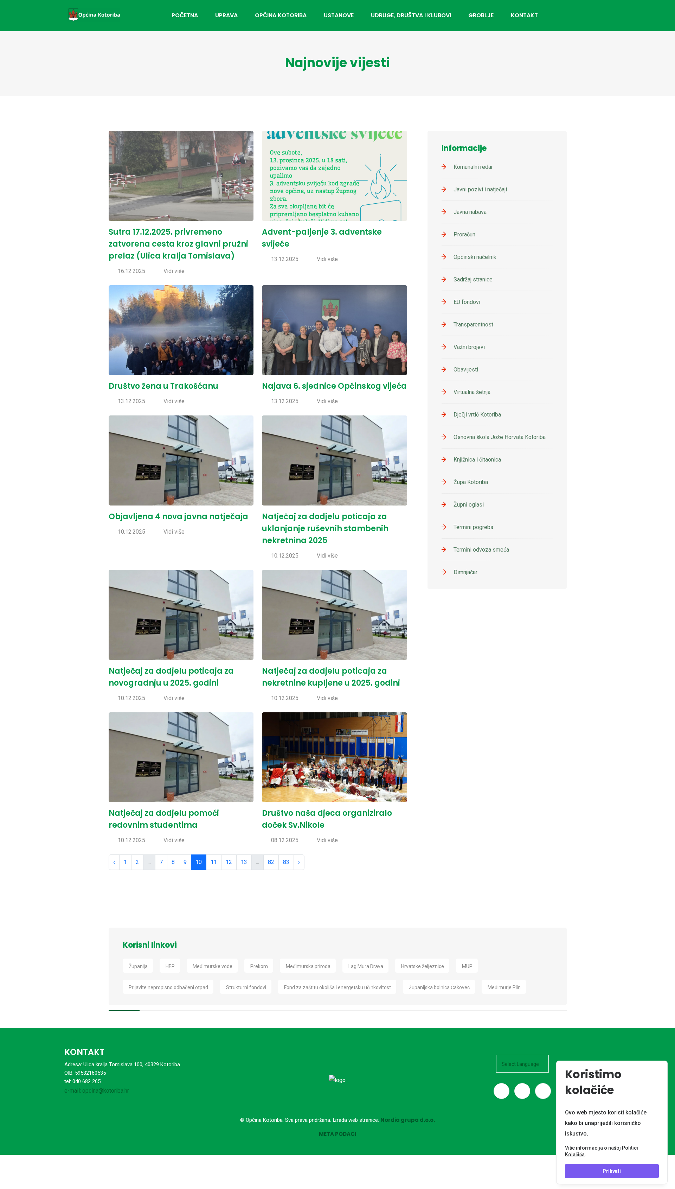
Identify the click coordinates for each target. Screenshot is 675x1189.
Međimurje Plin (504, 987)
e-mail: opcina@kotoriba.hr (96, 1090)
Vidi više (174, 271)
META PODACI (337, 1134)
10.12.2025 (131, 531)
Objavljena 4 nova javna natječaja (178, 516)
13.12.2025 (284, 259)
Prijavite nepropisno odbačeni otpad (168, 987)
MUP (467, 966)
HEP (170, 966)
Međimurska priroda (308, 966)
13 (244, 862)
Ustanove (339, 15)
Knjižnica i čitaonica (477, 459)
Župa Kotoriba (471, 482)
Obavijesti (466, 369)
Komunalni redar (473, 167)
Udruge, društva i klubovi (411, 15)
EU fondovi (467, 302)
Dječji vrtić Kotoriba (477, 414)
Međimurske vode (212, 966)
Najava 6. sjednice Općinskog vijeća (334, 386)
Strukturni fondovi (246, 987)
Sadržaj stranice (473, 279)
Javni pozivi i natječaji (480, 189)
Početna (185, 15)
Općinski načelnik (475, 257)
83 (286, 862)
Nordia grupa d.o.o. (407, 1120)
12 (229, 862)
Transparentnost (473, 324)
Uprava (226, 15)
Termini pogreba (473, 527)
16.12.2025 (131, 271)
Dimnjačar (465, 572)
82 (271, 862)
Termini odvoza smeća (481, 549)
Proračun (464, 234)
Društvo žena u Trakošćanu (163, 386)
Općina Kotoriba (281, 15)
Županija (138, 966)
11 (214, 862)
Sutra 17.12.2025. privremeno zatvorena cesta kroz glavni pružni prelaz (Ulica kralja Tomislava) (178, 244)
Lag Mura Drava (365, 966)
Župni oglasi (469, 504)
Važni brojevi (469, 347)
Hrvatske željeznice (422, 966)
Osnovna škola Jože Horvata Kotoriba (500, 437)
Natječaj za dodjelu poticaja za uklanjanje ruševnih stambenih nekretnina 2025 (325, 528)
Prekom (259, 966)
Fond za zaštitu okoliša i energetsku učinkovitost (337, 987)
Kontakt (524, 15)
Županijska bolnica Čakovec (439, 987)
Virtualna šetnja (472, 392)
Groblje (481, 15)
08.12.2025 (284, 840)
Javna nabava (470, 212)
